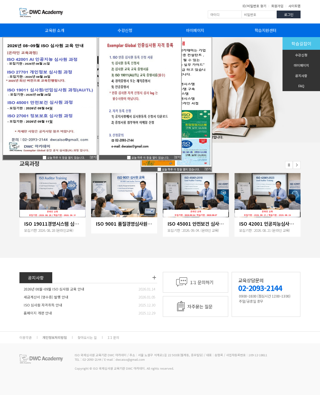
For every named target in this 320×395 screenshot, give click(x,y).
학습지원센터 (265, 30)
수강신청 (125, 30)
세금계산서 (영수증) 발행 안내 (46, 296)
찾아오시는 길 (87, 337)
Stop (289, 165)
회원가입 (277, 6)
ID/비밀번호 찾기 (254, 6)
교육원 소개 (54, 30)
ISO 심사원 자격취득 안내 (43, 304)
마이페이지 (195, 30)
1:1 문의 (113, 337)
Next (297, 165)
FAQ (301, 86)
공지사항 (301, 75)
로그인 (288, 14)
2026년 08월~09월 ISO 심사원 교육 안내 (54, 289)
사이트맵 (294, 6)
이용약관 (25, 337)
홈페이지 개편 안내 (38, 312)
